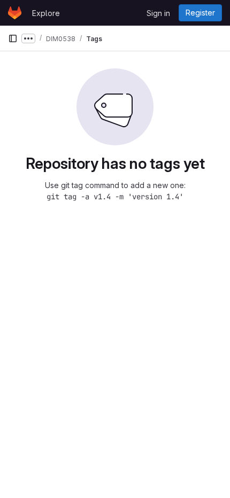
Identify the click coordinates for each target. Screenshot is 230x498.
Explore (46, 13)
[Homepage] (15, 12)
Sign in (158, 13)
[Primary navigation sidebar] (12, 38)
